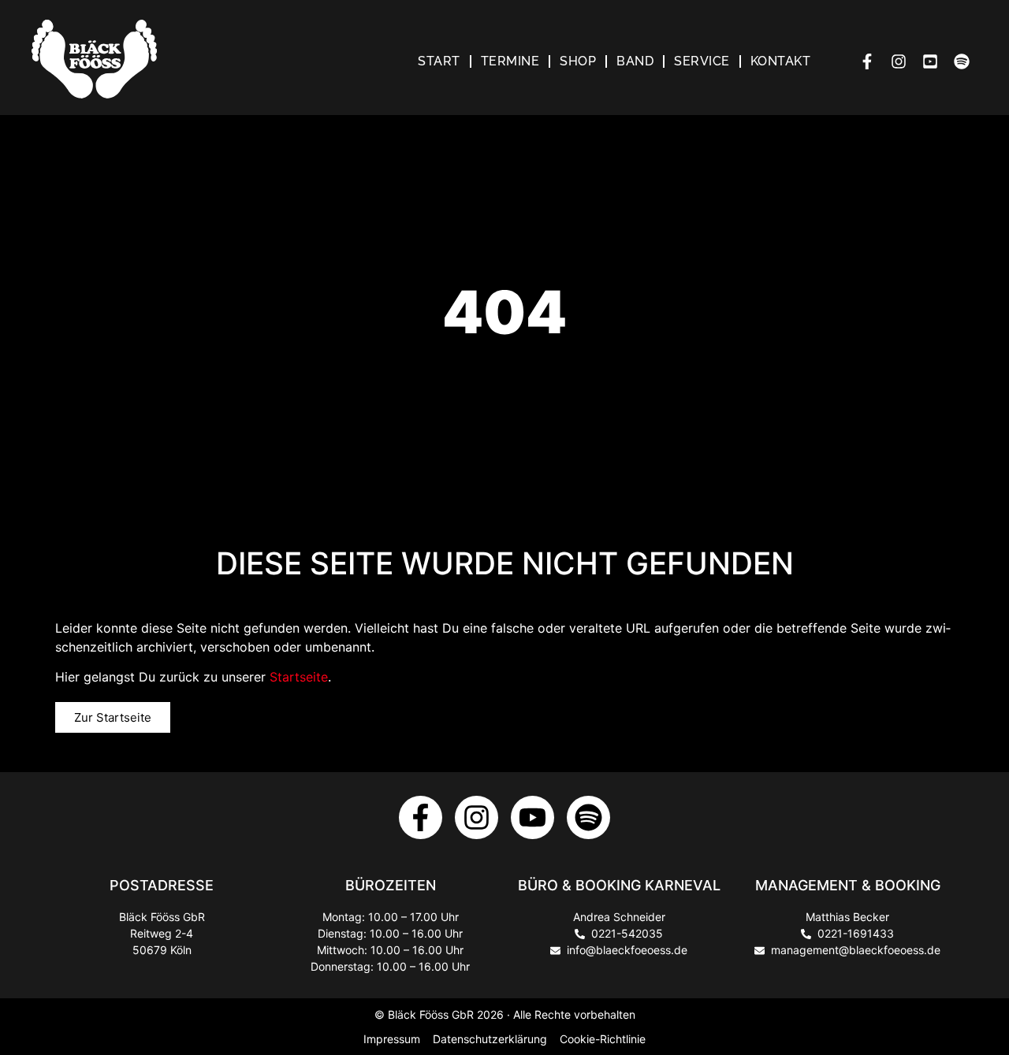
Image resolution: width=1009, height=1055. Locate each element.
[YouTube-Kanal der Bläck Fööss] (934, 61)
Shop (578, 61)
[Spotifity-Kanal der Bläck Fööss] (588, 817)
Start (439, 61)
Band (634, 61)
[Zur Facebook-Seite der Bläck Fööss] (420, 817)
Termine (510, 61)
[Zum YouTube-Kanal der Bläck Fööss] (532, 817)
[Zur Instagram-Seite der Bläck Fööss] (476, 817)
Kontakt (780, 61)
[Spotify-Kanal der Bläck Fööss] (965, 61)
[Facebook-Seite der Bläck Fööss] (871, 61)
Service (702, 61)
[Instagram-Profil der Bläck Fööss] (902, 61)
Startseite (299, 677)
